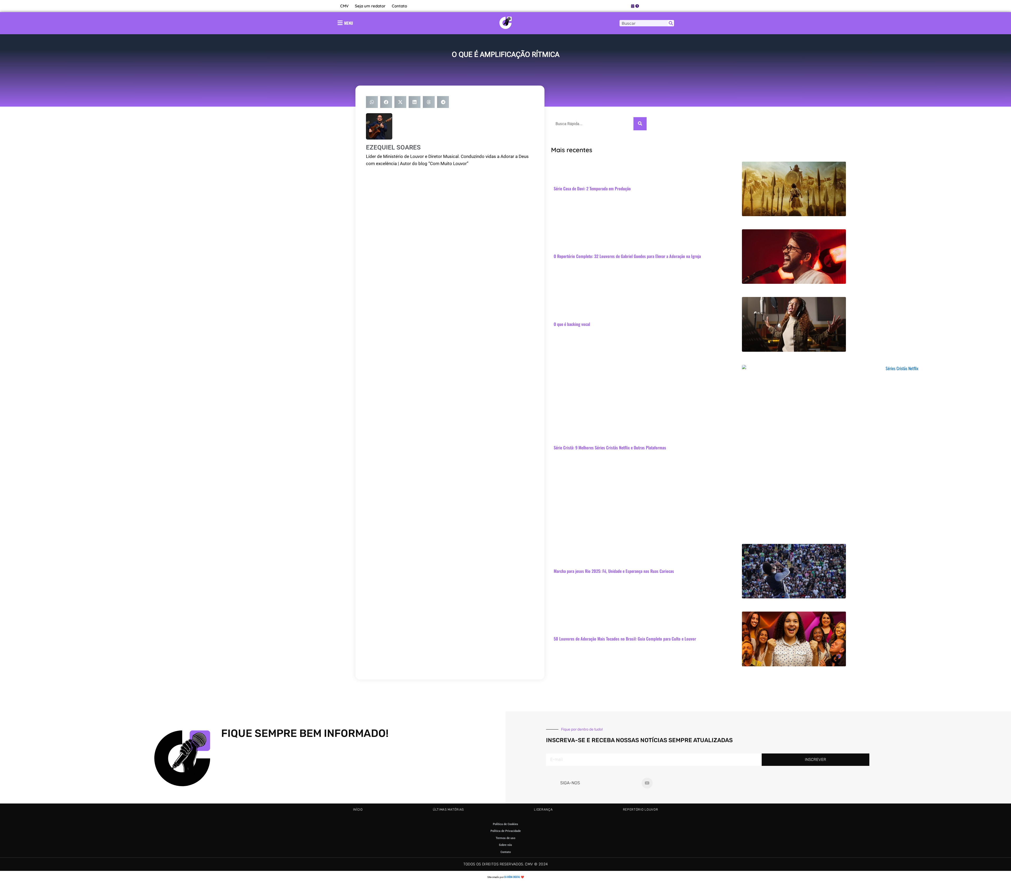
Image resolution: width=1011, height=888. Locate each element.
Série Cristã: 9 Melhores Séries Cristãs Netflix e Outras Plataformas (610, 447)
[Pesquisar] (671, 23)
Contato (399, 5)
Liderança (543, 809)
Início (358, 809)
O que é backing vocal (572, 324)
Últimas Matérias (448, 809)
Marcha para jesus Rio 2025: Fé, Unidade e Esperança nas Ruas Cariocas (614, 571)
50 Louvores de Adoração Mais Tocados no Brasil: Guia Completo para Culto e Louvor (625, 639)
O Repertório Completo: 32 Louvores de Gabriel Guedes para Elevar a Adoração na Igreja (627, 256)
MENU (348, 23)
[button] (372, 102)
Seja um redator (370, 5)
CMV (344, 5)
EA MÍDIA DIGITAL (512, 877)
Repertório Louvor (640, 809)
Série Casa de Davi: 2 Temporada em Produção (592, 188)
